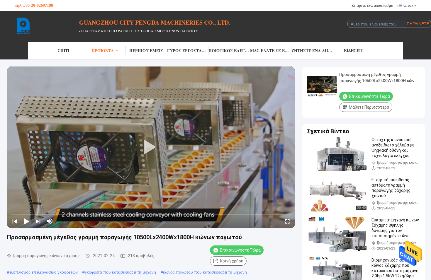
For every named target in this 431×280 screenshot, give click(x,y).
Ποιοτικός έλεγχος (229, 50)
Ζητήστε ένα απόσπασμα (372, 5)
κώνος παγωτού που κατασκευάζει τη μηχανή (205, 272)
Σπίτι (63, 50)
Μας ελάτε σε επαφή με (270, 50)
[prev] (15, 221)
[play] (151, 147)
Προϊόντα (102, 50)
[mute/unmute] (50, 221)
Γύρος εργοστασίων (187, 50)
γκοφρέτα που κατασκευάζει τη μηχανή (120, 272)
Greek (408, 5)
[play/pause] (26, 221)
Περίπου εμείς (146, 50)
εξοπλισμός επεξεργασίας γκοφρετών (43, 272)
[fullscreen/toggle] (287, 221)
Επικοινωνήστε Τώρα (240, 250)
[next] (38, 221)
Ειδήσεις (353, 50)
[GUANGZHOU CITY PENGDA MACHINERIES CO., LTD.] (47, 26)
